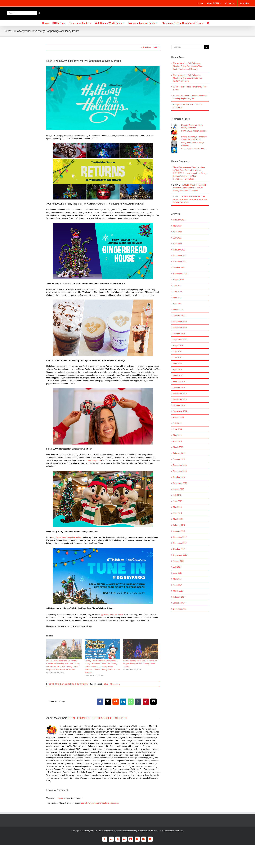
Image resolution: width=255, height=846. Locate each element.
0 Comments (115, 684)
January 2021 (179, 315)
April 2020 (177, 369)
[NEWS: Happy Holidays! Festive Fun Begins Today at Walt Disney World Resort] (140, 649)
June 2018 (177, 501)
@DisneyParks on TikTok (112, 615)
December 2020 (180, 322)
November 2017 (180, 543)
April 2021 (177, 303)
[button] (208, 23)
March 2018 (178, 519)
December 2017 (180, 537)
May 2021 (177, 298)
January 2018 (179, 531)
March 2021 (178, 310)
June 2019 (177, 429)
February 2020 (179, 381)
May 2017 (177, 579)
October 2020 (179, 333)
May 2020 (177, 363)
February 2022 (179, 250)
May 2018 (177, 507)
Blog (106, 684)
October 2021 (179, 268)
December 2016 (180, 609)
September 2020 (180, 339)
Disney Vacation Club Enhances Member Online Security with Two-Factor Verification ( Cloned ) (187, 66)
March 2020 (178, 375)
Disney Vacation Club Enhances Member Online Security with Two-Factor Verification (187, 78)
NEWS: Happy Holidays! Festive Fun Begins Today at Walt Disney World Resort (140, 664)
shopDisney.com (93, 460)
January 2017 (179, 603)
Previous (147, 47)
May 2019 (177, 435)
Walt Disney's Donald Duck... (193, 148)
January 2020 (179, 387)
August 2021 (178, 280)
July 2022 (177, 238)
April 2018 (177, 513)
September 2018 (180, 483)
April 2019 (177, 441)
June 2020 (177, 357)
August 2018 (178, 489)
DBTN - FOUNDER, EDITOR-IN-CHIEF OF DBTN (68, 684)
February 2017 (179, 597)
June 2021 (177, 292)
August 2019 (178, 417)
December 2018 (180, 465)
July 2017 (177, 567)
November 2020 (180, 327)
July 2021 (177, 286)
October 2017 (179, 549)
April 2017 (177, 585)
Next (156, 47)
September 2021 (180, 274)
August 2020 (178, 345)
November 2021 (180, 262)
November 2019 (180, 399)
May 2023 (177, 226)
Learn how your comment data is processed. (100, 803)
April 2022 (177, 244)
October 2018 (179, 477)
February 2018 (179, 525)
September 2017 (180, 555)
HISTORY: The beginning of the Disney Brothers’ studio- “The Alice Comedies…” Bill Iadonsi (190, 176)
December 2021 (180, 256)
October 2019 (179, 405)
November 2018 (180, 471)
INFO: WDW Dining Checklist (193, 131)
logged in (61, 798)
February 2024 (179, 220)
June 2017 (177, 573)
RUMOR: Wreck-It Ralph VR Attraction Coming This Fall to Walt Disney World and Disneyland (189, 188)
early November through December (66, 537)
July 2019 (177, 423)
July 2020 (177, 351)
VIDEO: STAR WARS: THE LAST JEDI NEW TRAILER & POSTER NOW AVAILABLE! (190, 199)
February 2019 (179, 453)
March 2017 (178, 591)
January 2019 (179, 459)
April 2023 (177, 232)
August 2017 (178, 561)
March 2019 (178, 447)
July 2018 (177, 495)
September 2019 (180, 411)
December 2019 (180, 393)
